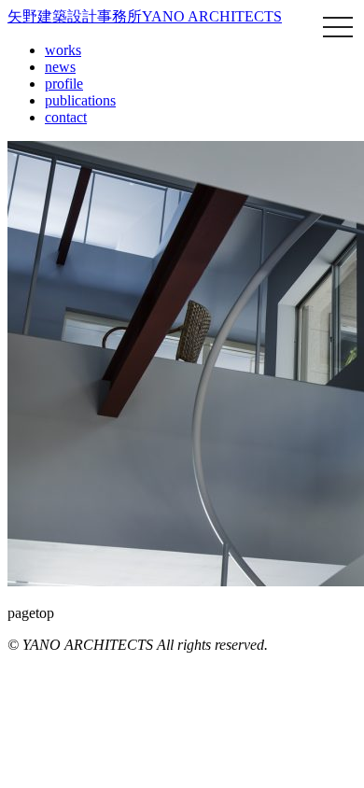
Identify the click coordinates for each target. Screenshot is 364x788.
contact (66, 117)
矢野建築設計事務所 (144, 16)
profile (64, 83)
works (63, 50)
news (60, 67)
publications (80, 100)
